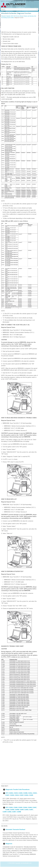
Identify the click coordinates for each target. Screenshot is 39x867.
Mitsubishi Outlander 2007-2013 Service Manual (12, 16)
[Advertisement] (19, 24)
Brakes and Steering (28, 16)
